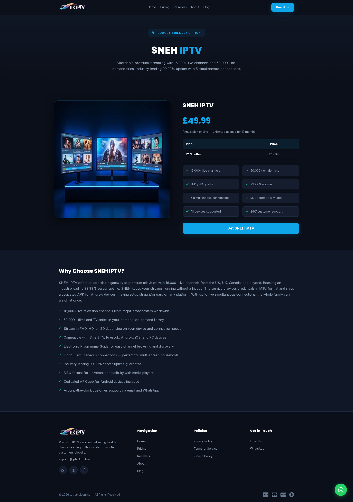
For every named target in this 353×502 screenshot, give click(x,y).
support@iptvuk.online (74, 459)
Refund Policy (203, 456)
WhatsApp (257, 448)
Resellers (180, 7)
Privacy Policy (203, 441)
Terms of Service (206, 448)
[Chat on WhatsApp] (341, 490)
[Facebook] (84, 470)
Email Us (256, 441)
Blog (206, 7)
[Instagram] (73, 470)
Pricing (165, 7)
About (195, 7)
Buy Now (282, 7)
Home (151, 7)
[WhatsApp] (63, 470)
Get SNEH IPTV (241, 228)
